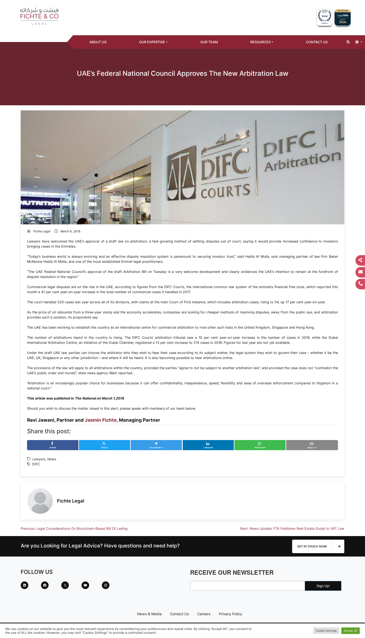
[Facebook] (45, 585)
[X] (65, 585)
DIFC (36, 464)
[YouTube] (85, 585)
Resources (260, 42)
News (51, 459)
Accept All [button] (350, 630)
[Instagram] (105, 585)
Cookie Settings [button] (326, 630)
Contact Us (317, 42)
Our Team (209, 42)
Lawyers (38, 459)
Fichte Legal (41, 231)
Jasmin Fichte (101, 420)
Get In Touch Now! (312, 546)
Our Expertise (152, 42)
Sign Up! (323, 585)
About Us (97, 42)
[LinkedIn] (24, 585)
